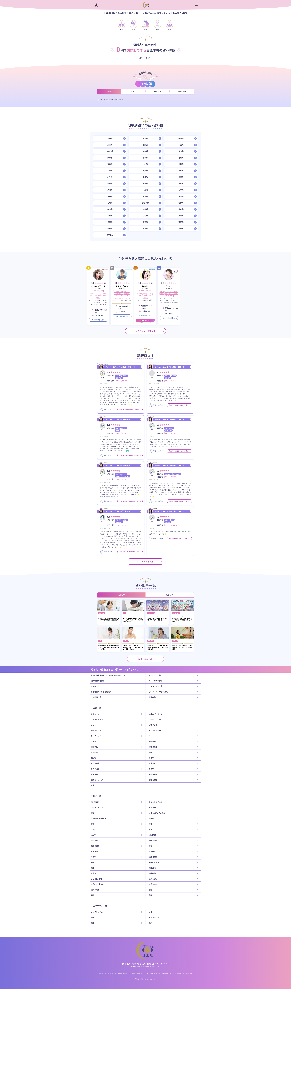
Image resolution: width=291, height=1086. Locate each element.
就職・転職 (104, 295)
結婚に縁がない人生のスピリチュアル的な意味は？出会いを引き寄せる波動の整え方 (133, 647)
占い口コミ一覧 (155, 675)
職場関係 (152, 873)
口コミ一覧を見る (145, 561)
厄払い (93, 835)
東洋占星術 (95, 763)
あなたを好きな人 (125, 291)
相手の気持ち (154, 862)
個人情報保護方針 (98, 681)
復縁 (98, 297)
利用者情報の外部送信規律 (101, 691)
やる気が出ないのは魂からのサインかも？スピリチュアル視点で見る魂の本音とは (133, 619)
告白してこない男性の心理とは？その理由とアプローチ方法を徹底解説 (182, 647)
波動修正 (152, 763)
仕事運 (104, 293)
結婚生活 (152, 868)
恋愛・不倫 (101, 613)
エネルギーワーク (156, 714)
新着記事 (169, 595)
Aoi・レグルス (122, 286)
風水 (92, 785)
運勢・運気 (153, 879)
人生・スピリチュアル (95, 293)
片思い (145, 297)
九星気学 (94, 741)
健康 (166, 293)
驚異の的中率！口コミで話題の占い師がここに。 (109, 675)
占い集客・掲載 (188, 973)
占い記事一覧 (96, 697)
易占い (151, 758)
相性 (92, 862)
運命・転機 (153, 884)
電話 (109, 91)
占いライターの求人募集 (158, 691)
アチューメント (97, 714)
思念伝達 (94, 752)
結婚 (92, 868)
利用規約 (165, 973)
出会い (92, 295)
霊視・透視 (153, 780)
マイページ (95, 686)
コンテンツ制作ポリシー (158, 681)
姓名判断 (94, 747)
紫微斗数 (94, 774)
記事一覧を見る (145, 658)
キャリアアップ (118, 293)
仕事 (100, 640)
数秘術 (93, 758)
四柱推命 (152, 741)
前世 (170, 293)
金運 (150, 889)
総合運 (93, 873)
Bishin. (169, 286)
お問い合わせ (112, 973)
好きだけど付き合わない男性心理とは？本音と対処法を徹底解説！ (108, 619)
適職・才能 (95, 889)
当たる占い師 (151, 613)
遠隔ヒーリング (97, 780)
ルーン (151, 736)
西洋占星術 (153, 774)
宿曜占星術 (153, 747)
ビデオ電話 (181, 91)
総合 (150, 923)
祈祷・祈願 (95, 769)
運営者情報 (153, 697)
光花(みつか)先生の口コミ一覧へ (129, 409)
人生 (124, 613)
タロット (94, 725)
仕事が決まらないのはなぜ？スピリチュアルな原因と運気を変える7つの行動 (108, 647)
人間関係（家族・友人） (119, 298)
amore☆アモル (98, 286)
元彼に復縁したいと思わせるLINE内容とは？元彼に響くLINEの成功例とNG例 (157, 647)
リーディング (96, 736)
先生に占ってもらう (145, 320)
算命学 (151, 769)
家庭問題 (97, 295)
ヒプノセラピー (155, 730)
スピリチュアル (97, 912)
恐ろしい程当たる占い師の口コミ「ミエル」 (145, 964)
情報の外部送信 (137, 973)
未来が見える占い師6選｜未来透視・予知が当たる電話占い (157, 619)
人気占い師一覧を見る (145, 331)
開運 (92, 895)
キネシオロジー (155, 719)
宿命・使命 (95, 840)
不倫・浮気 (96, 291)
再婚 (150, 824)
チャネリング (96, 730)
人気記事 (121, 595)
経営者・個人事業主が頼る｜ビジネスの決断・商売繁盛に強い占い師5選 (182, 619)
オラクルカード (97, 719)
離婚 (150, 895)
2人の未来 (116, 291)
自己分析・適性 (96, 879)
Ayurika (145, 286)
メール (133, 91)
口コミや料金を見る (98, 320)
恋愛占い (149, 295)
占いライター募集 (175, 973)
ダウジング (153, 725)
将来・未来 (153, 840)
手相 (150, 752)
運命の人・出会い (97, 884)
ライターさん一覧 (156, 686)
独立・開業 (153, 857)
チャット (157, 91)
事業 (102, 291)
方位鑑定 (152, 851)
